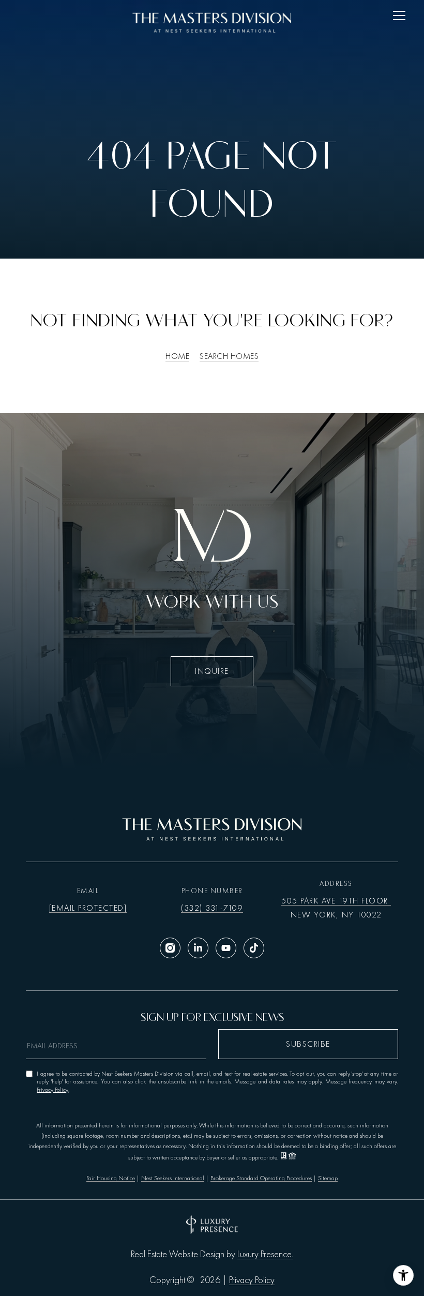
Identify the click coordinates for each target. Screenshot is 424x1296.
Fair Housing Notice (110, 1178)
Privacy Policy (52, 1089)
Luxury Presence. (265, 1254)
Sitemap (328, 1178)
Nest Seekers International (172, 1178)
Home (177, 356)
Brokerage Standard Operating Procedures (261, 1178)
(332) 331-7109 (212, 908)
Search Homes (229, 356)
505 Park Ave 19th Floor (336, 901)
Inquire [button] (212, 671)
